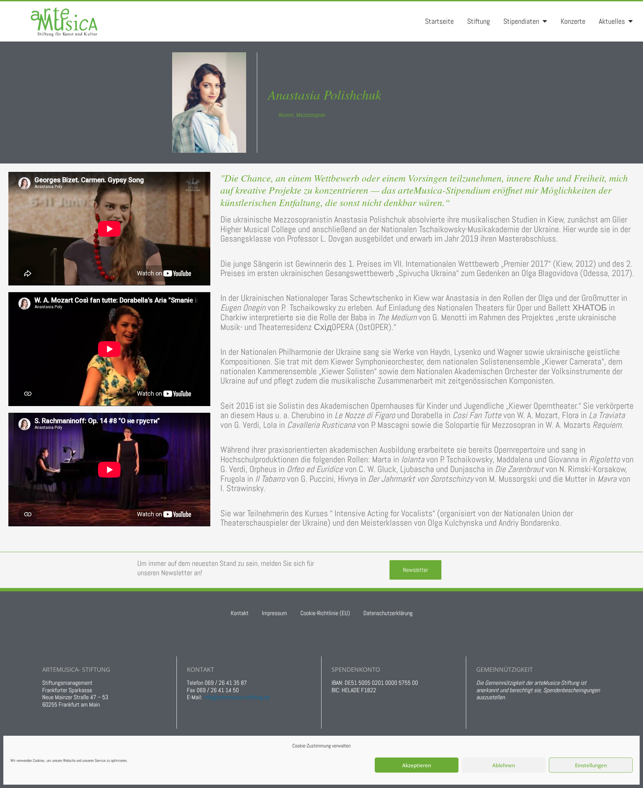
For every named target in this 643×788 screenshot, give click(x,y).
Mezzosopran (311, 115)
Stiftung (478, 21)
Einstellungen (591, 765)
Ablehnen (503, 765)
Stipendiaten (521, 21)
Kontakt (239, 613)
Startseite (439, 21)
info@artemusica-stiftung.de (237, 697)
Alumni (286, 115)
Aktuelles (612, 21)
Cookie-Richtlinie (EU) (325, 613)
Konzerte (573, 21)
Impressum (274, 613)
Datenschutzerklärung (388, 613)
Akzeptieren (416, 765)
